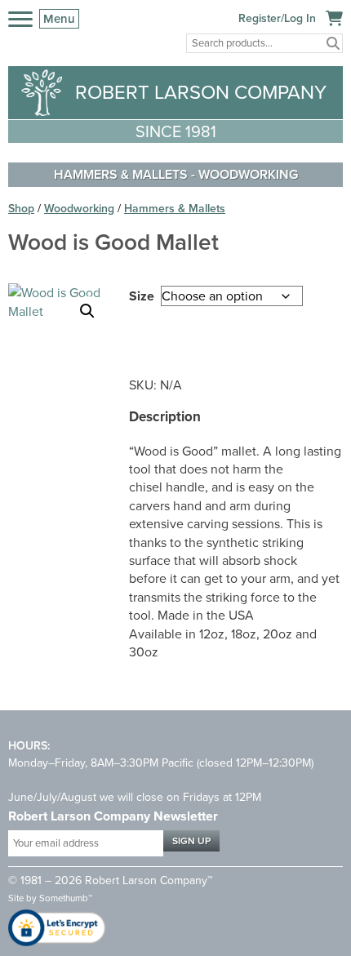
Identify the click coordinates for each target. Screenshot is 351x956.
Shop (21, 208)
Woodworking (248, 174)
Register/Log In (277, 18)
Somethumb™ (65, 898)
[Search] (333, 43)
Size (141, 296)
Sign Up (191, 841)
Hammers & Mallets (121, 174)
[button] (87, 311)
